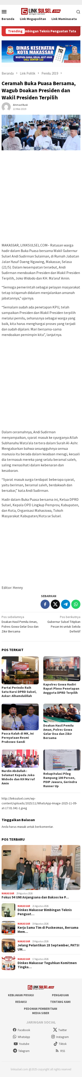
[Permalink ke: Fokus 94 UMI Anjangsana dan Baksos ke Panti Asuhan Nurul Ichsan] (41, 867)
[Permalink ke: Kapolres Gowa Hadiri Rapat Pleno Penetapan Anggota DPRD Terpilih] (61, 668)
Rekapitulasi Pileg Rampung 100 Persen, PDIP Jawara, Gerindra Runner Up (60, 780)
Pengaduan (60, 995)
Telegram (24, 1051)
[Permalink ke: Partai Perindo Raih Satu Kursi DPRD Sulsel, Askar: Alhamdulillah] (20, 670)
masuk (21, 827)
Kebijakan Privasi (21, 995)
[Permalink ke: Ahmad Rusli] (6, 106)
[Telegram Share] (65, 604)
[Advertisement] (41, 198)
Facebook (24, 1030)
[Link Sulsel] (41, 11)
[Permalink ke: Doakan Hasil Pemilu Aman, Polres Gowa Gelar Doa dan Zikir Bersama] (61, 713)
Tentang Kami (60, 1002)
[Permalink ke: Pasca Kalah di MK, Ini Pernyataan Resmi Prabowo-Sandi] (20, 717)
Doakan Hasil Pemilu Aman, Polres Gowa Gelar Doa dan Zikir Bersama (58, 731)
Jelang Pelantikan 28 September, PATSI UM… (48, 947)
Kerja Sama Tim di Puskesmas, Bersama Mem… (48, 930)
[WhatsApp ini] (75, 604)
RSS (62, 1051)
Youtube (24, 1044)
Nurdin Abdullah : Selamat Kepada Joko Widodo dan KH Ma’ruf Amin (18, 777)
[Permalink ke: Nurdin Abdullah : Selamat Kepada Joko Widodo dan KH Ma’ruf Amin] (20, 759)
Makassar (8, 893)
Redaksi (21, 1002)
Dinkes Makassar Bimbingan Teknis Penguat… (45, 912)
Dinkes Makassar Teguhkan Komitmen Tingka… (47, 965)
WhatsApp (24, 1037)
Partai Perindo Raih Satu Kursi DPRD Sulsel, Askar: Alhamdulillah (19, 691)
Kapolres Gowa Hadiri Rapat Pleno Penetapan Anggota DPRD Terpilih (61, 688)
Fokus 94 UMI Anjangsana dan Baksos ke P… (35, 897)
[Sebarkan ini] (45, 604)
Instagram (62, 1037)
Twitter (62, 1030)
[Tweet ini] (55, 604)
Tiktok (63, 1044)
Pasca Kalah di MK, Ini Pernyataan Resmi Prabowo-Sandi (18, 737)
